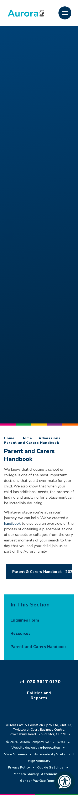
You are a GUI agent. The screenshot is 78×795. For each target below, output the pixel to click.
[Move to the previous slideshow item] (8, 235)
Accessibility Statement (54, 754)
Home (9, 438)
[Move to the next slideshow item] (8, 213)
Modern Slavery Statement (36, 774)
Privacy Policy (19, 767)
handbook (12, 523)
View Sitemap (15, 754)
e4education (50, 747)
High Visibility (39, 761)
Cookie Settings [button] (50, 767)
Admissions (50, 438)
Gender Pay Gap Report (39, 780)
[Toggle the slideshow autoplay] (8, 224)
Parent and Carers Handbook (31, 442)
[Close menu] (64, 12)
